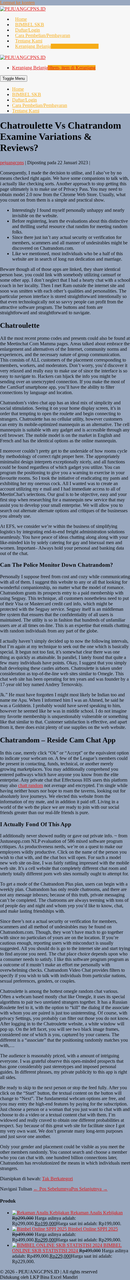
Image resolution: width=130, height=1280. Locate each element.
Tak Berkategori (57, 1178)
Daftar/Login (27, 30)
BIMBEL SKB (29, 24)
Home (21, 19)
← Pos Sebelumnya (52, 1188)
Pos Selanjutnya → (89, 1188)
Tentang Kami (28, 40)
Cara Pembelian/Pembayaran (42, 35)
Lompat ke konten (17, 2)
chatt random (30, 785)
